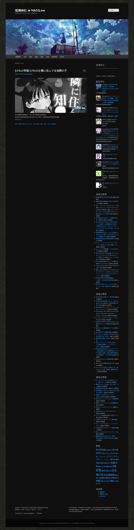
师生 (103, 470)
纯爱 (98, 480)
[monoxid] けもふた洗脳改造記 (105, 359)
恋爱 (107, 471)
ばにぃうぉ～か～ (101, 456)
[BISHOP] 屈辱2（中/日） (103, 338)
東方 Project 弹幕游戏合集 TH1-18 (106, 363)
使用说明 (54, 57)
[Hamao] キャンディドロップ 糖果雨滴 (107, 399)
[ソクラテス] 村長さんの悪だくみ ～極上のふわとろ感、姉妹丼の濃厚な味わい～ (107, 369)
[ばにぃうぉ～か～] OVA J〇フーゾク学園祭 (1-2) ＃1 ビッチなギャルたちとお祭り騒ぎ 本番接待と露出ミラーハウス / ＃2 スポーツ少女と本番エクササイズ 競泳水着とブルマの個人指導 (107, 209)
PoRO (103, 453)
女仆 (102, 466)
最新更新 (18, 57)
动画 (30, 57)
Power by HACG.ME (56, 523)
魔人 (100, 483)
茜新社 (102, 481)
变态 (41, 124)
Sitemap (92, 523)
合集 (112, 462)
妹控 (104, 466)
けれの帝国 (36, 124)
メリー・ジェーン (104, 459)
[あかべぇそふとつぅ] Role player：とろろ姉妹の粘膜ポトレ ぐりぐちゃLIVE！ (107, 344)
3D (97, 449)
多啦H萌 (30, 74)
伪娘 (114, 459)
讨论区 (62, 57)
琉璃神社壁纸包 (104, 478)
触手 (108, 481)
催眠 (117, 459)
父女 (48, 124)
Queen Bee (114, 453)
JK (113, 449)
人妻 (111, 459)
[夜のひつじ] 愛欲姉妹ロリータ (105, 328)
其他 (47, 57)
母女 (45, 124)
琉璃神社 (102, 492)
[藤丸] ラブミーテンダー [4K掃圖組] (106, 403)
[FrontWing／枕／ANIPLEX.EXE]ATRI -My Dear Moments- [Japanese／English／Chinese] (107, 313)
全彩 (101, 463)
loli (26, 124)
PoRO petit (108, 453)
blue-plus (102, 496)
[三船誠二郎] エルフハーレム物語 (105, 428)
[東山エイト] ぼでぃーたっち (104, 407)
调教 (111, 481)
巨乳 (99, 470)
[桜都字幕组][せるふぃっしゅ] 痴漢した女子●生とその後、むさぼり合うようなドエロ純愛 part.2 (107, 234)
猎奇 (116, 475)
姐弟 (111, 466)
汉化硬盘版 (109, 474)
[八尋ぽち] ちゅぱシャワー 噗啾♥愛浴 (106, 419)
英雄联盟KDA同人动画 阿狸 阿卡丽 (106, 239)
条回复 (53, 124)
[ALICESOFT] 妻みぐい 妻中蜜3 (105, 297)
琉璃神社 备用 (104, 494)
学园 (114, 466)
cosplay (109, 450)
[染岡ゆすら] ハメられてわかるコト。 (107, 411)
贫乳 (115, 481)
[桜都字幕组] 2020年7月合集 (104, 197)
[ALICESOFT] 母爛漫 (102, 332)
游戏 (42, 57)
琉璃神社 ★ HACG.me (30, 10)
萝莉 (105, 481)
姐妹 (107, 466)
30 (84, 71)
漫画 (36, 57)
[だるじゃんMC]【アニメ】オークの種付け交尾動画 (110, 164)
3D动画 (102, 449)
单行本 (108, 463)
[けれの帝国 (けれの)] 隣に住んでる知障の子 (41, 70)
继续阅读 (19, 119)
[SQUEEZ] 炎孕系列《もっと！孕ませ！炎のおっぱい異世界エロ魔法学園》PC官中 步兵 (107, 303)
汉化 (110, 471)
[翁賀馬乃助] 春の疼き (102, 388)
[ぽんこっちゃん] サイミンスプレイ (106, 432)
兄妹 (98, 462)
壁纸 (99, 466)
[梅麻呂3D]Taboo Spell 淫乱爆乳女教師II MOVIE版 (109, 121)
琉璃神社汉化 (115, 478)
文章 (25, 57)
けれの (30, 124)
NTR (98, 452)
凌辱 (104, 463)
